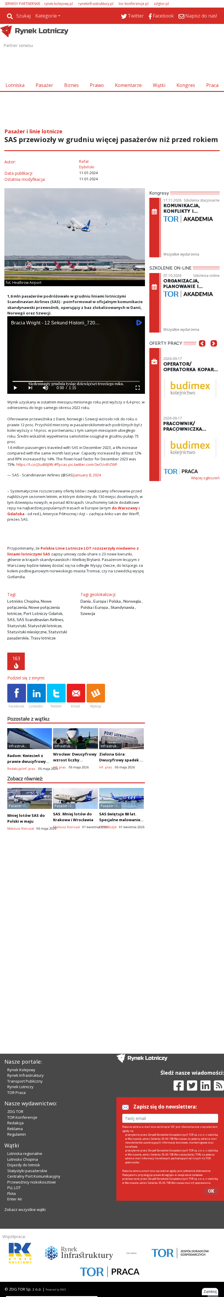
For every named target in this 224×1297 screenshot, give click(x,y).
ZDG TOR (15, 1111)
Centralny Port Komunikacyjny (33, 1176)
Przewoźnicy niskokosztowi (31, 1182)
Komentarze (128, 85)
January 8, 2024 (87, 475)
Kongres (185, 85)
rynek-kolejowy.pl (58, 3)
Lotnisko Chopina (22, 1159)
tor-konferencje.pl (133, 3)
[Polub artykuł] (16, 696)
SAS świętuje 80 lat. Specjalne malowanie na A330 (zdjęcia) (119, 819)
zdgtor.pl (161, 3)
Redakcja (15, 1122)
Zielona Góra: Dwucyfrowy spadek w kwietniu (121, 759)
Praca (212, 85)
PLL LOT (14, 1187)
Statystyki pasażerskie (27, 1170)
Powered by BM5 (56, 1289)
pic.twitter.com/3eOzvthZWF (92, 464)
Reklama (15, 1128)
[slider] (76, 381)
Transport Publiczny (25, 1081)
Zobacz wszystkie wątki (25, 1209)
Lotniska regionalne (24, 1153)
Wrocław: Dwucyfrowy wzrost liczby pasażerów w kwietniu (75, 759)
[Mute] (45, 388)
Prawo (97, 85)
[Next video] (30, 388)
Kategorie (46, 16)
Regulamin (16, 1134)
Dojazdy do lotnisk (23, 1164)
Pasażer (44, 85)
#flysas (60, 464)
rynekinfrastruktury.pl (95, 3)
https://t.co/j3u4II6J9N (34, 464)
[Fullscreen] (137, 388)
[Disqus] (76, 938)
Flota (11, 1193)
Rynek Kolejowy (21, 1069)
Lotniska (15, 85)
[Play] (14, 388)
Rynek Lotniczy (20, 1086)
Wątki (159, 85)
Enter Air (14, 1199)
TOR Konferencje (22, 1117)
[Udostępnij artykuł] (36, 696)
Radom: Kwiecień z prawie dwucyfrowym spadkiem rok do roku (28, 761)
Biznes (71, 85)
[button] (202, 352)
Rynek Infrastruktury (25, 1075)
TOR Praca (16, 1092)
